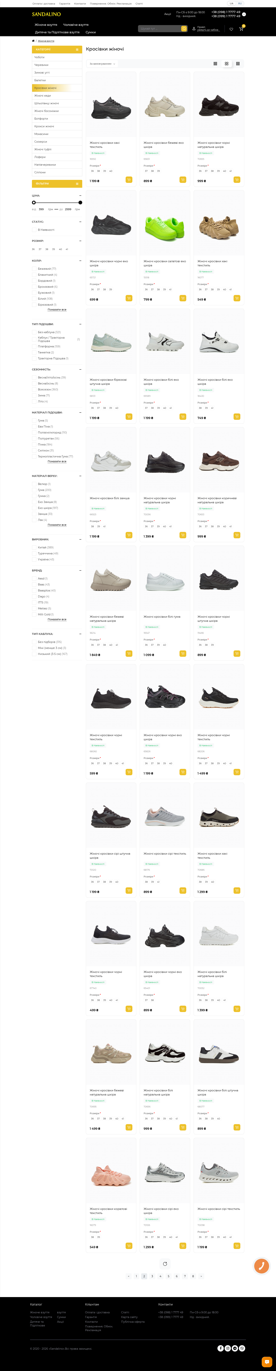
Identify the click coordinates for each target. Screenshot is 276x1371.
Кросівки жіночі (45, 88)
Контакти (80, 3)
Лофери (40, 157)
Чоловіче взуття (76, 25)
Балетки (40, 80)
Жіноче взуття (46, 25)
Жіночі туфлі (42, 149)
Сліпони (40, 172)
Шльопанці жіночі (46, 103)
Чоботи (39, 57)
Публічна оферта (133, 1321)
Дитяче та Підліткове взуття (57, 32)
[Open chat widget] (267, 1362)
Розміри (94, 165)
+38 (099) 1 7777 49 (225, 16)
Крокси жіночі (44, 126)
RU (240, 3)
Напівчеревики (45, 164)
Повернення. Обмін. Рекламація (111, 3)
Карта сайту (129, 1317)
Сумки (91, 32)
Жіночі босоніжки (46, 111)
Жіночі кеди (42, 95)
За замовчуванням (101, 63)
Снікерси (40, 141)
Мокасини (41, 134)
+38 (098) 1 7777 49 (225, 12)
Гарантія (64, 3)
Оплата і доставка (43, 3)
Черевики (41, 65)
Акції (167, 14)
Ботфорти (41, 118)
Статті (139, 3)
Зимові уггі (42, 72)
